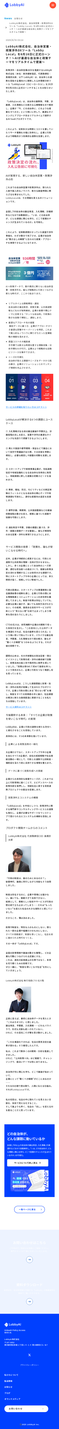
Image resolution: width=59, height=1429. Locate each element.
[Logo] (14, 5)
